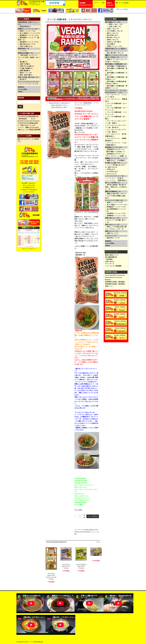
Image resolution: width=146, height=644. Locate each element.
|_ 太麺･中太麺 (22, 64)
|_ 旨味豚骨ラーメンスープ (114, 213)
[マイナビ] (122, 9)
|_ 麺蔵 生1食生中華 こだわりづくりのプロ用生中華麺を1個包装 (116, 196)
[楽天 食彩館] (89, 10)
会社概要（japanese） (29, 183)
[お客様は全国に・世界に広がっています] (23, 10)
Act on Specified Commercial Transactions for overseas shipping (115, 277)
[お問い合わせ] (72, 10)
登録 (103, 2)
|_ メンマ (20, 51)
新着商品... (21, 87)
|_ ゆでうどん (109, 173)
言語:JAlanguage (110, 4)
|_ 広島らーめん (110, 29)
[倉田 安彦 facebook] (106, 10)
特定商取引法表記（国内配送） (115, 282)
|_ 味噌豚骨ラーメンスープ (114, 215)
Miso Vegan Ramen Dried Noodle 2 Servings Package (51, 576)
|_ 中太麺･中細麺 (23, 68)
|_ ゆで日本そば (110, 171)
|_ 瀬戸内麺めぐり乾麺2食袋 (114, 66)
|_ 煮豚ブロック (110, 233)
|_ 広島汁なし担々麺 (112, 42)
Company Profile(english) (29, 189)
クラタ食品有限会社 (36, 642)
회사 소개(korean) (29, 185)
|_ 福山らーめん (110, 33)
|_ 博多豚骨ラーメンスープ (26, 42)
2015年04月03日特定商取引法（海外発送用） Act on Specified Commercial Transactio (28, 119)
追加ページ (109, 286)
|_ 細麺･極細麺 (22, 70)
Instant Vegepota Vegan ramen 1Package (81, 566)
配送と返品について (112, 255)
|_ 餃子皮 (20, 79)
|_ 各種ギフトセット (112, 46)
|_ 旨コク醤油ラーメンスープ (27, 33)
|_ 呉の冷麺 (109, 44)
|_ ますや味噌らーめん (112, 31)
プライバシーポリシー (28, 248)
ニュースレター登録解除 (113, 266)
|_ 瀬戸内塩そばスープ (25, 44)
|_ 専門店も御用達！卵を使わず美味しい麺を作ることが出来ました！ (116, 187)
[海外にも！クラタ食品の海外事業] (39, 10)
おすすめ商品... (23, 89)
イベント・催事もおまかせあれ (28, 127)
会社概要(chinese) (29, 187)
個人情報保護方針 (111, 257)
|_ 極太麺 (20, 62)
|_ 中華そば (109, 169)
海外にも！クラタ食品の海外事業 (29, 129)
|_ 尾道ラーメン (23, 73)
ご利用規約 (109, 259)
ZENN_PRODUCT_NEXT (59, 107)
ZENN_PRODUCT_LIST (58, 105)
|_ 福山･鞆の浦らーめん (113, 53)
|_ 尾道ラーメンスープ (25, 31)
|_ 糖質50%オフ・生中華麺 (114, 160)
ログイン (97, 2)
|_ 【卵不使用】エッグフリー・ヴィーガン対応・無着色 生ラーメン (28, 57)
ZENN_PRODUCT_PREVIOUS (58, 103)
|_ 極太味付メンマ (111, 238)
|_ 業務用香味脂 (23, 26)
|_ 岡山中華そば (110, 35)
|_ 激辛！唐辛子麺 (23, 75)
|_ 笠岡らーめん (110, 39)
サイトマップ (109, 263)
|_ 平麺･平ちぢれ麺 (24, 66)
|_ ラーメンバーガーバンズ (26, 84)
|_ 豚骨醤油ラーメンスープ (26, 35)
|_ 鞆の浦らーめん (111, 37)
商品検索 (21, 98)
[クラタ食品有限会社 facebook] (56, 10)
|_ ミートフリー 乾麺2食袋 (115, 180)
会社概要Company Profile (85, 4)
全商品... (21, 91)
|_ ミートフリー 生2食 (113, 178)
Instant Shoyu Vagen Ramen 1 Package (66, 566)
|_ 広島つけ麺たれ (23, 46)
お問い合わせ (109, 261)
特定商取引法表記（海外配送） (115, 284)
